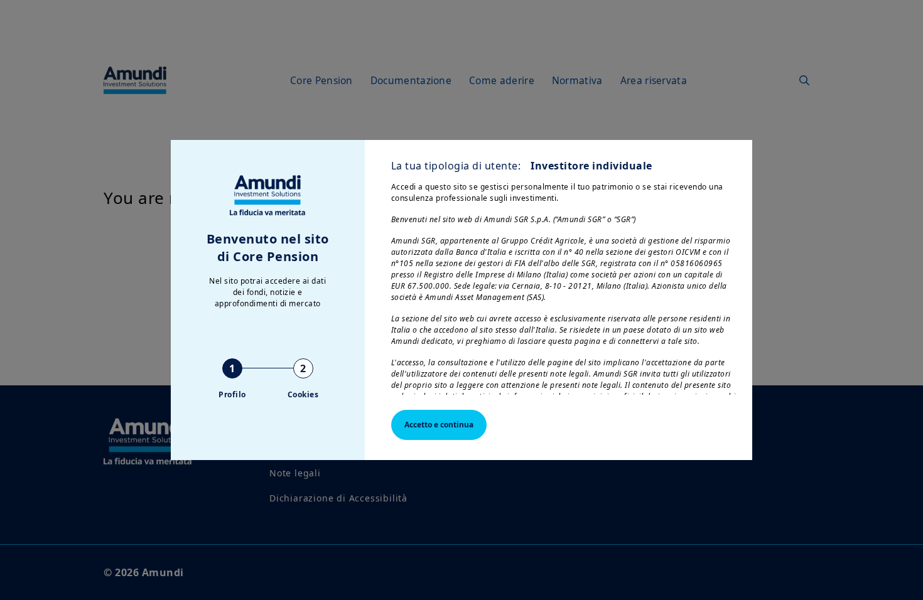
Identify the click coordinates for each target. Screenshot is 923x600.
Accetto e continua (438, 424)
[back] (888, 363)
